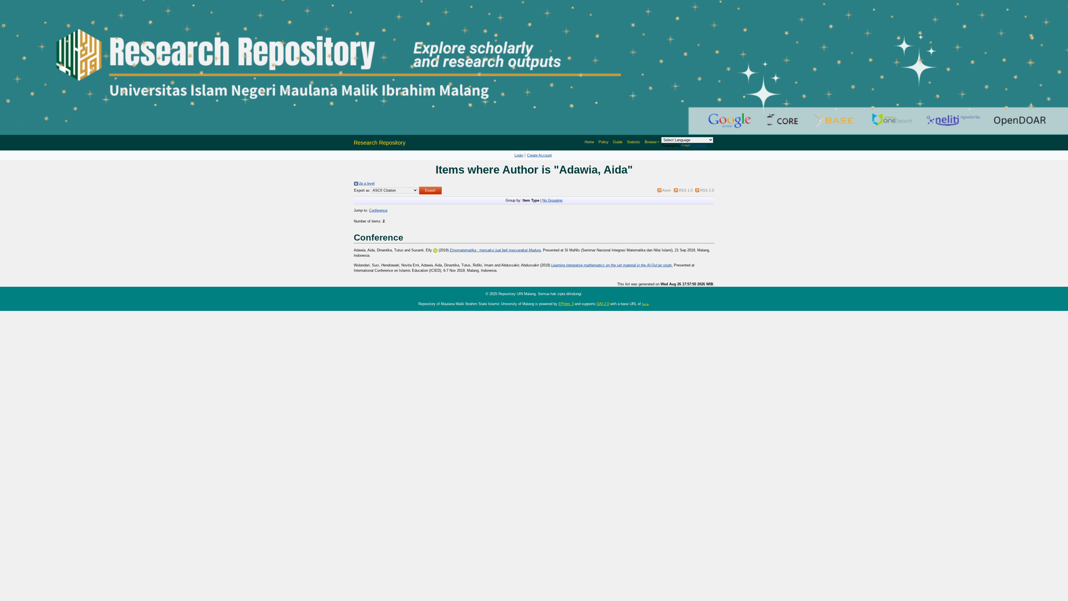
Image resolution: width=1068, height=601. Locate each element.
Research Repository (380, 143)
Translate (699, 146)
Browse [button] (651, 142)
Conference (378, 210)
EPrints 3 (565, 304)
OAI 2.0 (603, 304)
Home (589, 142)
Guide (617, 142)
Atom (666, 190)
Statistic (633, 142)
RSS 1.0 (686, 190)
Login (519, 155)
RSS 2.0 (707, 190)
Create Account (539, 155)
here (645, 304)
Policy (604, 142)
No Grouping (552, 200)
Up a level (367, 183)
